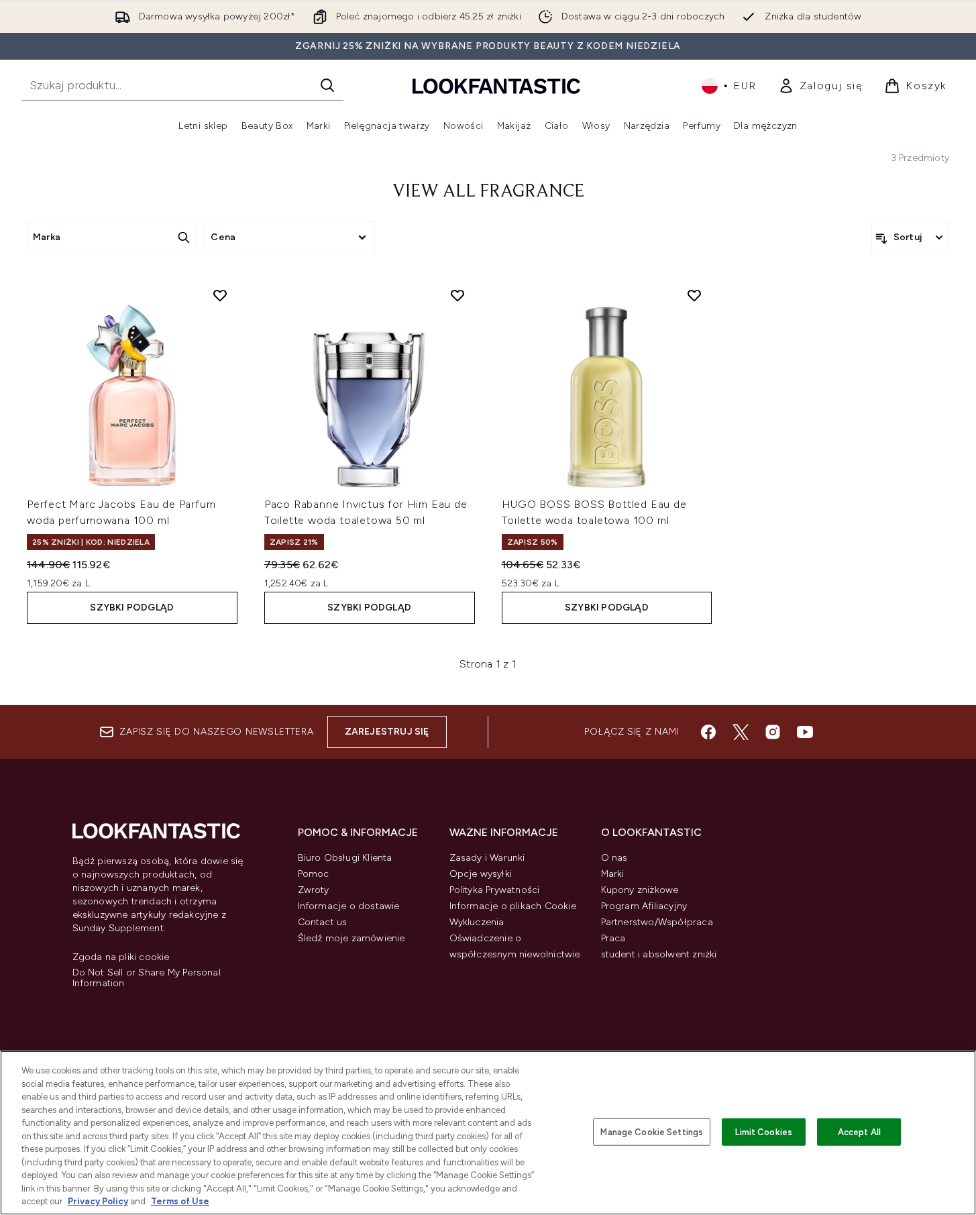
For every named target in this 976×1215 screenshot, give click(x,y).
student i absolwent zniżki (659, 954)
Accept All (859, 1131)
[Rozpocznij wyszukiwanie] (327, 85)
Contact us (322, 922)
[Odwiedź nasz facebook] (708, 732)
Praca (613, 938)
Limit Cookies (763, 1131)
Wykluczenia (476, 922)
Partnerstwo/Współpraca (657, 922)
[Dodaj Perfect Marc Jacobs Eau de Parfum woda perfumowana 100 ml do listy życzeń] (220, 295)
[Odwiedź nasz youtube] (805, 732)
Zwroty (313, 890)
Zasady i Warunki (487, 857)
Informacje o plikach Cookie (512, 906)
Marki (613, 874)
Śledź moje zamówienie (351, 938)
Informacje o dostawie (349, 906)
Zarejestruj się (387, 731)
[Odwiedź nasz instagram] (773, 732)
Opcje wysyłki (480, 874)
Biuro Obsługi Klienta (345, 857)
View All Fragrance (488, 191)
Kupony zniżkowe (640, 890)
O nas (614, 857)
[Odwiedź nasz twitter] (740, 732)
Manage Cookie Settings (651, 1131)
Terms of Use (180, 1201)
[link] (820, 85)
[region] (488, 1133)
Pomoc (313, 874)
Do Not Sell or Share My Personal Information (146, 978)
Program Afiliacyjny (644, 906)
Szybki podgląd (132, 607)
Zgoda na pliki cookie (121, 957)
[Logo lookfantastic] (496, 85)
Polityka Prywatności (494, 890)
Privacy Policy (98, 1201)
